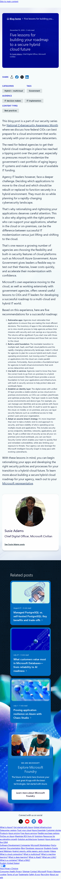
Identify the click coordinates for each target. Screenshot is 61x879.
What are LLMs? (49, 857)
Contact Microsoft (38, 871)
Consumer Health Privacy (11, 871)
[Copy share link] (11, 77)
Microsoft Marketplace (40, 845)
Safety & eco (34, 874)
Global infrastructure (42, 827)
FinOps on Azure (7, 836)
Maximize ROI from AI (24, 836)
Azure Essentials (39, 830)
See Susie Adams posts (15, 544)
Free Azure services (28, 833)
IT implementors (34, 101)
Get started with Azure (23, 827)
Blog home (15, 18)
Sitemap (26, 871)
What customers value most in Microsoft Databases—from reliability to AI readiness (29, 665)
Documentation (14, 848)
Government (34, 91)
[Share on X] (22, 77)
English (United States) (10, 863)
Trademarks (24, 874)
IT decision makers (13, 101)
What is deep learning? (18, 857)
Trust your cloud (24, 830)
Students (48, 848)
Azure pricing (14, 833)
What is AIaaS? (35, 857)
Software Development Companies (15, 845)
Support (41, 839)
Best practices (11, 110)
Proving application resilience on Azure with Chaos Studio (27, 714)
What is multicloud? (32, 854)
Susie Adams (17, 54)
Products (4, 833)
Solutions (39, 836)
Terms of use (12, 874)
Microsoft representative (17, 483)
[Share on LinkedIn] (27, 77)
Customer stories (53, 830)
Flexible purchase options (48, 833)
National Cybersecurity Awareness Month (32, 125)
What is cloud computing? (11, 854)
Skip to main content (9, 1)
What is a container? (9, 860)
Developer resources (34, 848)
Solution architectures (27, 839)
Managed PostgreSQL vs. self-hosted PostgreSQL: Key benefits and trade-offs (30, 616)
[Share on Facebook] (17, 77)
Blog (23, 848)
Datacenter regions (8, 830)
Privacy (50, 871)
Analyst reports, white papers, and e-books (31, 851)
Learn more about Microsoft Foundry (30, 794)
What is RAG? (24, 860)
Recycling (45, 874)
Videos (53, 851)
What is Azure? (6, 827)
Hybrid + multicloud (14, 91)
